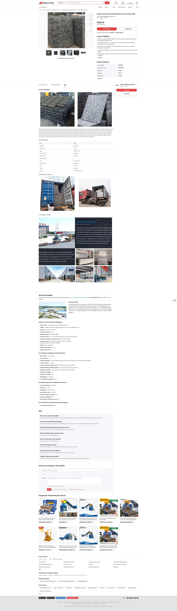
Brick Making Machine (82, 10)
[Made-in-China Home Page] (46, 2)
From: (45, 470)
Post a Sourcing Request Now (77, 489)
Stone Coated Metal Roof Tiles (45, 564)
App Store (42, 598)
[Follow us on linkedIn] (137, 598)
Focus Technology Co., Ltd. (79, 606)
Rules (137, 7)
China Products (67, 602)
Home (40, 10)
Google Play (50, 598)
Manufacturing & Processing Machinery (51, 10)
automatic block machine (93, 567)
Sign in (136, 3)
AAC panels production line (94, 562)
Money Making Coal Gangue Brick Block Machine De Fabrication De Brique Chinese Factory (109, 547)
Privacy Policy (109, 606)
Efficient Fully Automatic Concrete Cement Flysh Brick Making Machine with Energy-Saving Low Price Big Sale (68, 547)
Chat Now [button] (129, 29)
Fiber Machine (69, 587)
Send (49, 489)
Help (114, 7)
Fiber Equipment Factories (45, 587)
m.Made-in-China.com (92, 603)
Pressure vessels (67, 564)
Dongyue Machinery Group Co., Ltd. (107, 16)
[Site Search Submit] (107, 2)
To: (45, 474)
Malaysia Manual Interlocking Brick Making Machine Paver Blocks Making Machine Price (87, 547)
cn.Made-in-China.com (101, 603)
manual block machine (68, 567)
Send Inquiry (107, 29)
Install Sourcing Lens (73, 598)
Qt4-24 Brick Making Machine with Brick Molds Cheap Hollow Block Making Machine (47, 520)
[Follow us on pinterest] (135, 598)
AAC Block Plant (42, 562)
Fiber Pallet (102, 587)
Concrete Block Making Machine (120, 562)
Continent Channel (104, 602)
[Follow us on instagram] (131, 598)
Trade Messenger (60, 598)
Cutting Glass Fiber (132, 587)
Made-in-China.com (82, 603)
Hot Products (60, 602)
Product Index (112, 602)
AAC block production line (69, 562)
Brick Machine (51, 356)
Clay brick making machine (44, 567)
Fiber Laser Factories (58, 587)
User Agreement (96, 606)
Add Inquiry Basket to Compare (66, 58)
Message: (44, 478)
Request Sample (119, 32)
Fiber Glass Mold (110, 587)
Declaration (103, 606)
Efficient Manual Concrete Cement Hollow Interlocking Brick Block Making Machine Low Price (88, 520)
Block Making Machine (82, 581)
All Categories (43, 7)
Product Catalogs (58, 559)
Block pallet (115, 567)
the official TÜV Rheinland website (79, 297)
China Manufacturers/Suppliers (77, 602)
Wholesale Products (88, 602)
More (40, 593)
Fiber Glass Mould (121, 587)
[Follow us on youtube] (133, 598)
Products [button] (61, 3)
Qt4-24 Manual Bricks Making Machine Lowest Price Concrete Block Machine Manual (128, 520)
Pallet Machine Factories (80, 587)
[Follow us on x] (129, 598)
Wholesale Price (97, 602)
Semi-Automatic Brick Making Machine (48, 581)
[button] (103, 2)
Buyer (106, 7)
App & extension (121, 7)
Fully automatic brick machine (119, 564)
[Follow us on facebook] (127, 598)
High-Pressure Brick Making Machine (67, 581)
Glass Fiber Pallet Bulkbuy (45, 591)
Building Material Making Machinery (69, 10)
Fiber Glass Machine (92, 587)
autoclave (90, 564)
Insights (117, 602)
